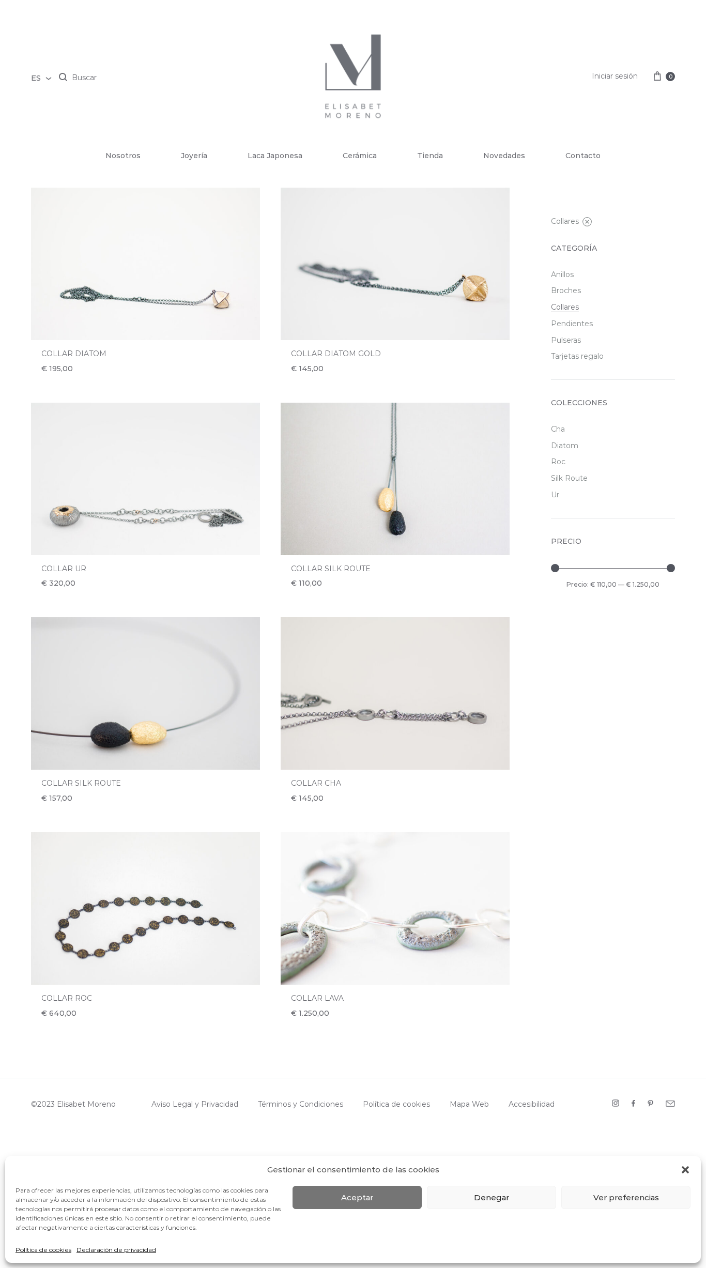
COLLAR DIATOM (73, 353)
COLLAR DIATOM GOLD (336, 353)
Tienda (430, 155)
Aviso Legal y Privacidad (194, 1104)
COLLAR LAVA (317, 998)
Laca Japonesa (275, 155)
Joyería (194, 155)
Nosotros (123, 155)
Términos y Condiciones (300, 1104)
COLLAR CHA (316, 783)
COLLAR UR (63, 568)
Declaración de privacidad (116, 1250)
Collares (565, 221)
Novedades (504, 155)
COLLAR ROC (66, 998)
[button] (685, 1170)
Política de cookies (43, 1250)
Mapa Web (469, 1104)
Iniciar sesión (615, 76)
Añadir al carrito (81, 381)
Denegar (491, 1197)
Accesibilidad (532, 1104)
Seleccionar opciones (341, 810)
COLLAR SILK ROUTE (331, 568)
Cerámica (360, 155)
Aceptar (357, 1197)
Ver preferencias (626, 1197)
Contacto (583, 155)
